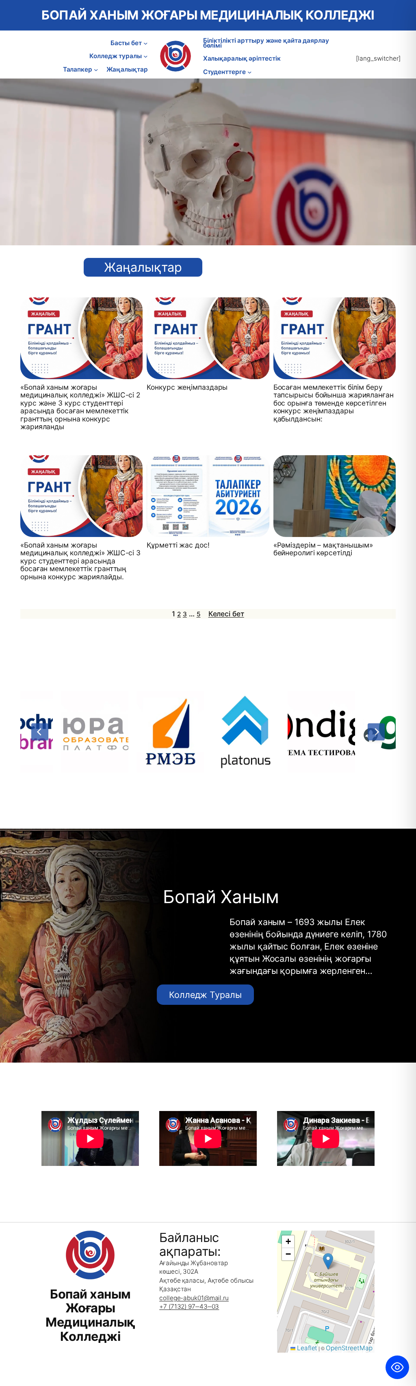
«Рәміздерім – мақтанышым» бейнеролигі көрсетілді (323, 549)
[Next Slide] (376, 731)
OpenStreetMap (349, 1348)
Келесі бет (226, 613)
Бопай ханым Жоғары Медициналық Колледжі (208, 14)
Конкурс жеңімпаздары (187, 387)
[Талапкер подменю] (96, 69)
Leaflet (306, 1348)
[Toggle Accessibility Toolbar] (397, 1367)
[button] (328, 1261)
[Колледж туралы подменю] (145, 56)
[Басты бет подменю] (145, 43)
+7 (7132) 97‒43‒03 (189, 1306)
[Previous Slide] (39, 731)
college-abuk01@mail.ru (194, 1298)
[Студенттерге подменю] (249, 72)
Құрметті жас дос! (178, 545)
